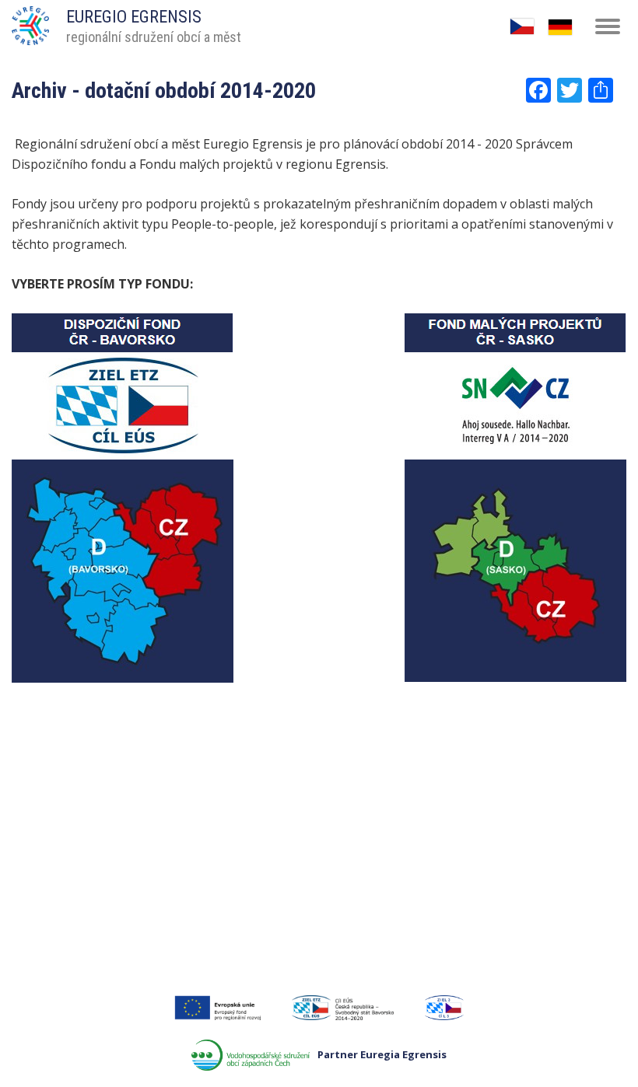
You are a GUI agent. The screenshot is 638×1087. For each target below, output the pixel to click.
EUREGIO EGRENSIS (134, 16)
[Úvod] (30, 20)
